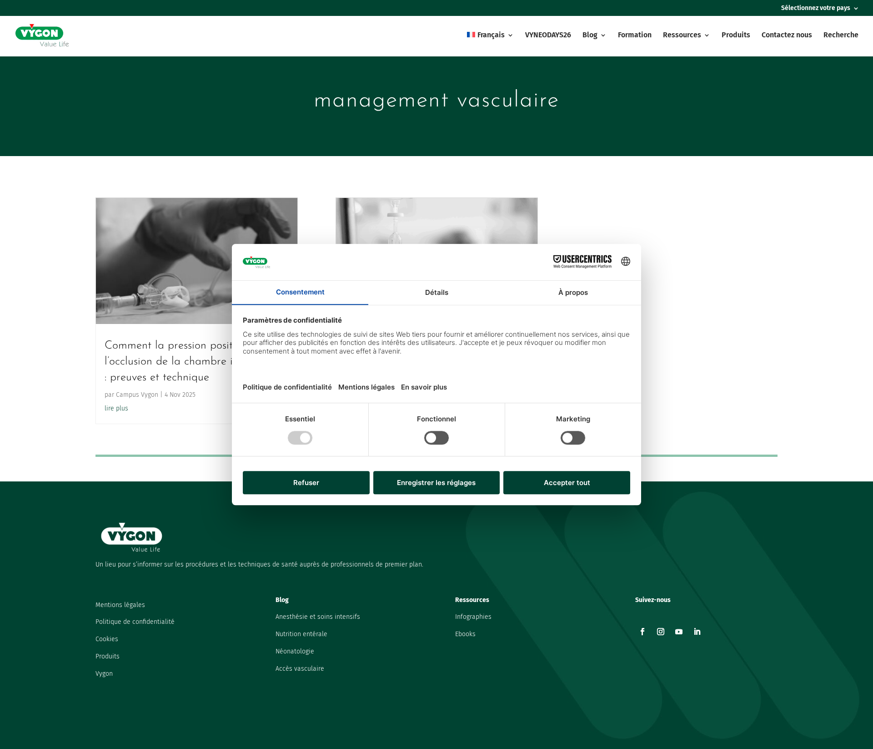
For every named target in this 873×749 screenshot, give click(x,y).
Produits (736, 35)
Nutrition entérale (301, 634)
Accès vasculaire (300, 669)
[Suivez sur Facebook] (642, 631)
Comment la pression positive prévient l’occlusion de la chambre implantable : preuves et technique (196, 361)
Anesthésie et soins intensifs (318, 617)
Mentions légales (120, 605)
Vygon (104, 674)
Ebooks (465, 634)
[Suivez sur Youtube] (679, 631)
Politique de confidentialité (135, 622)
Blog (589, 35)
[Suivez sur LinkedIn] (697, 631)
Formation (635, 35)
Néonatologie (295, 651)
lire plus (116, 408)
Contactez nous (787, 35)
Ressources (682, 35)
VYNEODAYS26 (548, 35)
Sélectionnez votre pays (815, 8)
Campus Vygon (137, 395)
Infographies (473, 617)
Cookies (106, 639)
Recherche (840, 35)
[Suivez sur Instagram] (660, 631)
